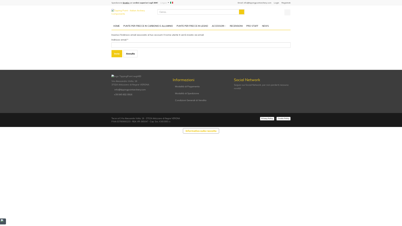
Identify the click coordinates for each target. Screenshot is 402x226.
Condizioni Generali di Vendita (190, 100)
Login (276, 3)
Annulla (130, 53)
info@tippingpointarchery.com (130, 89)
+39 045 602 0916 (123, 94)
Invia (117, 53)
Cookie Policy (283, 118)
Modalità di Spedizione (187, 93)
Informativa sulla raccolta (201, 130)
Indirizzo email (119, 39)
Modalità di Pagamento (187, 86)
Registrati (286, 3)
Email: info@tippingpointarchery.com (254, 3)
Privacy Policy (267, 118)
